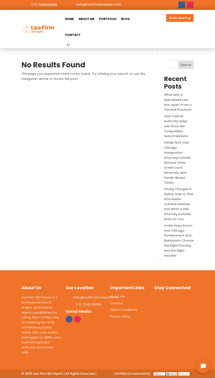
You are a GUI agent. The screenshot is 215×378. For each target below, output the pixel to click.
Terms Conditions (123, 309)
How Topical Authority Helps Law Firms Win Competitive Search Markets (176, 126)
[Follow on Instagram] (190, 4)
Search (186, 65)
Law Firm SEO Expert (48, 373)
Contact (73, 35)
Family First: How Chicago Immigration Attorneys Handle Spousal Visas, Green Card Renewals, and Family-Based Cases (177, 162)
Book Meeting (179, 18)
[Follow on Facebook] (181, 4)
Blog (125, 19)
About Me (86, 19)
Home (69, 19)
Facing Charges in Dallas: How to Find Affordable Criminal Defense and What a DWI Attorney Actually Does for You (178, 204)
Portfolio (108, 19)
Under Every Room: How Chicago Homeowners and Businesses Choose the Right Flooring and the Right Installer (179, 240)
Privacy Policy (120, 316)
